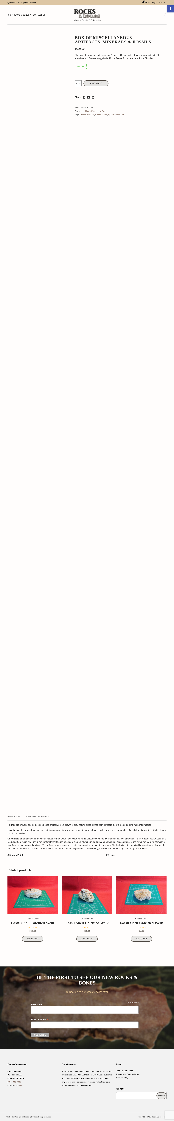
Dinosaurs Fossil (87, 115)
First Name (36, 1004)
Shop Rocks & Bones (18, 15)
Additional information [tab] (37, 816)
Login (154, 3)
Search (120, 1088)
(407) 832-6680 (14, 1082)
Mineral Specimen (93, 111)
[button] (170, 8)
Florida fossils (101, 115)
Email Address (39, 1019)
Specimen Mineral (116, 115)
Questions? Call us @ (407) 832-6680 (22, 3)
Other (104, 111)
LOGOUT (163, 3)
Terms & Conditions (124, 1071)
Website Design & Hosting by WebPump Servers (28, 1117)
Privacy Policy (122, 1078)
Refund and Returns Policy (127, 1074)
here (20, 1085)
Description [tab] (13, 816)
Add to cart (96, 83)
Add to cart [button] (32, 939)
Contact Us (39, 15)
